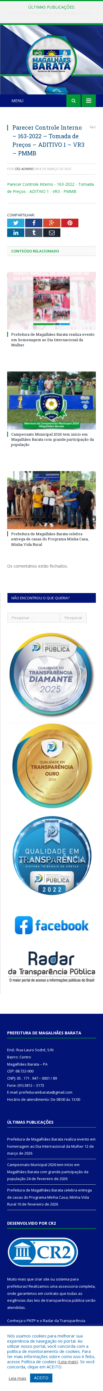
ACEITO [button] (41, 1377)
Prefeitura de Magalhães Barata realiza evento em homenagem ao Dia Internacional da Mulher (53, 339)
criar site (42, 1279)
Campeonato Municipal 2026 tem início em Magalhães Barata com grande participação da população (53, 13)
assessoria (68, 1286)
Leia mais (68, 1361)
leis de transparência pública (59, 1300)
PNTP (31, 1320)
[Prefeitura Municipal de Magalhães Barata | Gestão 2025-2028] (51, 60)
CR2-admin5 (24, 169)
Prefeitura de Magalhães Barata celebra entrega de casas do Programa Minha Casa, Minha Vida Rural (50, 539)
